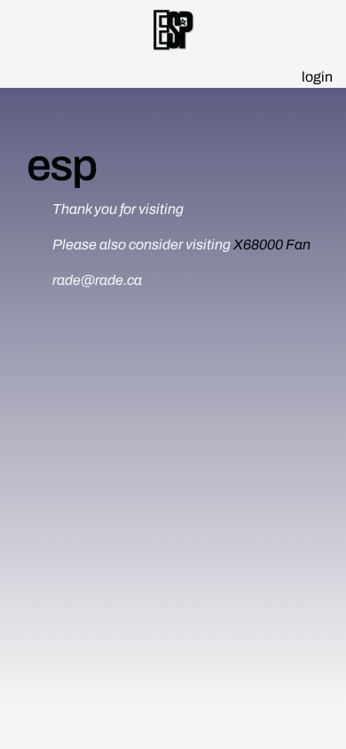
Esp (173, 33)
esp (61, 165)
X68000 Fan (272, 244)
